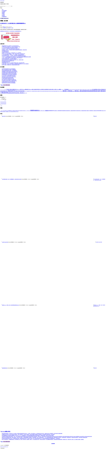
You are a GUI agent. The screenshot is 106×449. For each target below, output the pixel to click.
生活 (8, 111)
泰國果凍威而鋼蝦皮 (83, 110)
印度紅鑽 (70, 89)
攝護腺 (32, 110)
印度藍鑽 (76, 89)
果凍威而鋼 (2, 2)
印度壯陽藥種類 (4, 10)
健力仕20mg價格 (23, 89)
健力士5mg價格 (58, 89)
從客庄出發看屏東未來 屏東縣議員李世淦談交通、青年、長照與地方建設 (12, 59)
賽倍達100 (65, 91)
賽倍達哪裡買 (83, 91)
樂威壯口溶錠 (42, 110)
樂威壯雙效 (22, 91)
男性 (10, 111)
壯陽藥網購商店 (4, 16)
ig (0, 110)
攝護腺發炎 (37, 110)
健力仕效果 (44, 89)
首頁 (2, 9)
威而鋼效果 (83, 89)
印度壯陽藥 (53, 443)
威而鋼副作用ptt (10, 110)
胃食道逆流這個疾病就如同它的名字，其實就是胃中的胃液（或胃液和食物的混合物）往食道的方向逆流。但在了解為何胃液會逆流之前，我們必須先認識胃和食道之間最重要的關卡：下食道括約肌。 (31, 438)
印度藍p (74, 89)
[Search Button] (0, 5)
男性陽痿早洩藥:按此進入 (4, 18)
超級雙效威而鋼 (11, 92)
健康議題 (3, 12)
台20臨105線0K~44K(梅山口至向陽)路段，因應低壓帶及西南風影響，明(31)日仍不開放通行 (15, 63)
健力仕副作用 (34, 89)
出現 (3, 110)
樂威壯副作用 (11, 91)
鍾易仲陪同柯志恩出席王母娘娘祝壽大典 (8, 60)
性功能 (28, 110)
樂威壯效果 (17, 91)
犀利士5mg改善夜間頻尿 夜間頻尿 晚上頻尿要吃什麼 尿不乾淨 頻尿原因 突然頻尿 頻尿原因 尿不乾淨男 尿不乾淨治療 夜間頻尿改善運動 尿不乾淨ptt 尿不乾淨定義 (46, 91)
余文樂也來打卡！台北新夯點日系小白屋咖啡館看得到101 (13, 23)
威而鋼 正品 (86, 89)
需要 (14, 111)
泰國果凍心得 (88, 110)
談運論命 (3, 13)
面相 (15, 111)
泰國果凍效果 (95, 110)
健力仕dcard (29, 89)
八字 (2, 110)
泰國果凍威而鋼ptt (68, 110)
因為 (6, 110)
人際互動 (3, 14)
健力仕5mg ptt (17, 89)
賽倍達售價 (90, 91)
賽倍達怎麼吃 (97, 91)
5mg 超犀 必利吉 (6, 431)
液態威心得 (103, 110)
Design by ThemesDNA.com (4, 446)
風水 (16, 111)
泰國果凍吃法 (56, 110)
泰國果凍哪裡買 (60, 110)
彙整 (1, 97)
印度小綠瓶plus (62, 89)
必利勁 (98, 89)
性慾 (29, 110)
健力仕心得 (40, 89)
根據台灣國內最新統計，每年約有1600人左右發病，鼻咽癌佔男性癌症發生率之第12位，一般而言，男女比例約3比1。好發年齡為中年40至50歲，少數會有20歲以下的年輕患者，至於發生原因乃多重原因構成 (32, 433)
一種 (1, 110)
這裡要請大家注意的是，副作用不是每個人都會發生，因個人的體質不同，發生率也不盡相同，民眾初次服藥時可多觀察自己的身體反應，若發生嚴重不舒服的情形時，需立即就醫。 (28, 434)
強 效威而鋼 (94, 89)
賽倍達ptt (77, 91)
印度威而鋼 (3, 11)
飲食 (17, 111)
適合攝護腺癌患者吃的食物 (6, 61)
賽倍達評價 (5, 92)
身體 (11, 111)
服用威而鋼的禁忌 (4, 91)
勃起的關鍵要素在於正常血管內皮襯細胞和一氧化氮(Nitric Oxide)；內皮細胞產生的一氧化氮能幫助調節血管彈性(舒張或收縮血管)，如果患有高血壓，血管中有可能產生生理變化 (28, 435)
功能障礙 (5, 110)
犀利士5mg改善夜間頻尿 (27, 91)
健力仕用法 (49, 89)
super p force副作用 (4, 89)
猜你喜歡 (3, 15)
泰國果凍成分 (91, 110)
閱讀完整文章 (10, 31)
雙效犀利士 (22, 92)
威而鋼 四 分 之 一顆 (25, 110)
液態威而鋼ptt (3, 111)
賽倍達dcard (71, 91)
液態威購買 (7, 111)
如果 (7, 110)
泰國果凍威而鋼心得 (78, 110)
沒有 (44, 110)
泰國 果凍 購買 (99, 110)
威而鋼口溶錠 (13, 110)
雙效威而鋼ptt (17, 92)
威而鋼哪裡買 (21, 110)
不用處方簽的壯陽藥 (10, 89)
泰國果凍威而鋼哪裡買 (73, 110)
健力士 (53, 89)
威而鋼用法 (88, 89)
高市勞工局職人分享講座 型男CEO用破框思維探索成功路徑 (10, 64)
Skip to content (2, 0)
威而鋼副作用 (80, 89)
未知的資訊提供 (6, 85)
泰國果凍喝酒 (64, 110)
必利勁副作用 (103, 89)
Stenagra (1, 89)
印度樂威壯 (66, 89)
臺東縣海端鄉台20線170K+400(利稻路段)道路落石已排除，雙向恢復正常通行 (13, 62)
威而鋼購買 (91, 89)
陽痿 (13, 111)
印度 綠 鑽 (72, 89)
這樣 (12, 111)
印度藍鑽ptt (78, 89)
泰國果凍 (47, 110)
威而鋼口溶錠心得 (18, 110)
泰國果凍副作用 (51, 110)
